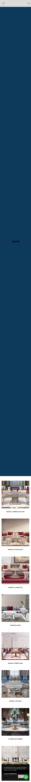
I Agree (22, 776)
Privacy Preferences (10, 774)
